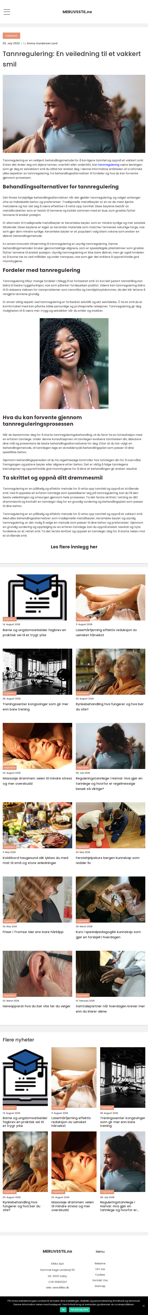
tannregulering (108, 165)
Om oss (100, 1269)
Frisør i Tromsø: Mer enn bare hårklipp (33, 932)
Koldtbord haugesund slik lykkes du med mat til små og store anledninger (35, 860)
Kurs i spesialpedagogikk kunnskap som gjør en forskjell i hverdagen (108, 934)
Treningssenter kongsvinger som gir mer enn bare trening (35, 707)
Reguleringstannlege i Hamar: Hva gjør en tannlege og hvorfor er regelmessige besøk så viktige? (109, 783)
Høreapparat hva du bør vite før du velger (37, 1006)
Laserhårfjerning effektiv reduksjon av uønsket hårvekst (106, 632)
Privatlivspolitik (79, 1309)
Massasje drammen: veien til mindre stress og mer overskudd (37, 781)
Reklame (100, 1263)
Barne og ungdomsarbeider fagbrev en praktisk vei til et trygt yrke (34, 632)
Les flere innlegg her (74, 547)
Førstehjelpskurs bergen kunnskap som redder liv (108, 860)
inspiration (11, 35)
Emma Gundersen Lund (42, 43)
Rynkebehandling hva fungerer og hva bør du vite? (110, 707)
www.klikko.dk (61, 1287)
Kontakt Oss (100, 1280)
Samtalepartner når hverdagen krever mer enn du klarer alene (110, 1009)
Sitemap (100, 1286)
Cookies (100, 1275)
